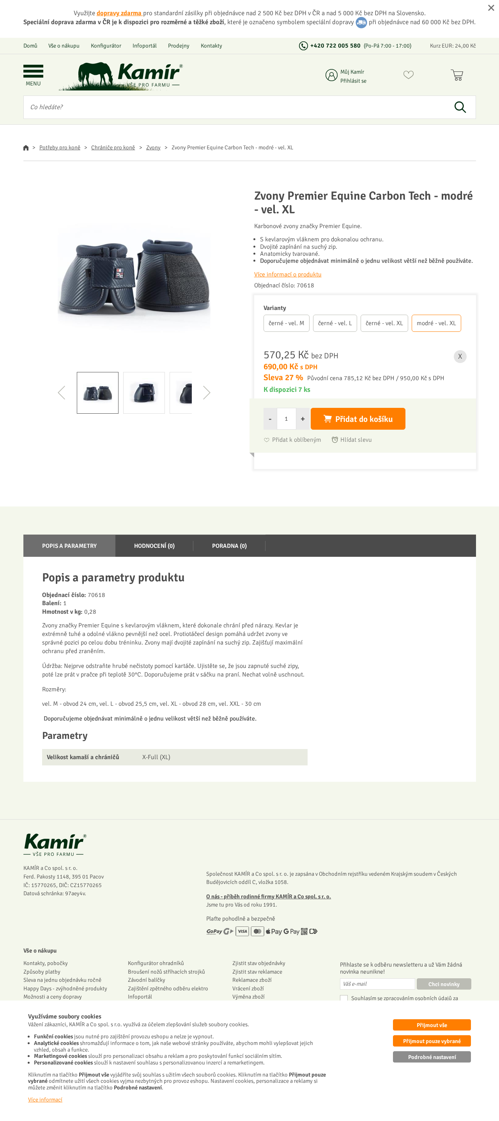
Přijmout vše (432, 1025)
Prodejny (178, 45)
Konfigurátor (106, 45)
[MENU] (33, 72)
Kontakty (211, 45)
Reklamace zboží (252, 979)
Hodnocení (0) (154, 545)
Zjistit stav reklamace (257, 971)
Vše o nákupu (64, 45)
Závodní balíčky (146, 979)
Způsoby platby (41, 971)
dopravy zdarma (120, 13)
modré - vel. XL (436, 323)
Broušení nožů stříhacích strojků (166, 971)
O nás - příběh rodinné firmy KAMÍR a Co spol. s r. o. (268, 896)
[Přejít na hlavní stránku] (150, 75)
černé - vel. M (286, 323)
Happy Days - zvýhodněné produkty (65, 988)
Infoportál (145, 45)
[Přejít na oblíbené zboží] (408, 76)
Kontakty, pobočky (45, 963)
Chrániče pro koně (113, 147)
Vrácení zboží (248, 988)
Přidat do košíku (364, 419)
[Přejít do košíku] (459, 76)
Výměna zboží (248, 996)
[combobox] (234, 107)
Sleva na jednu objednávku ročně (62, 979)
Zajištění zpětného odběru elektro (168, 988)
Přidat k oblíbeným (296, 440)
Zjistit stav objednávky (258, 963)
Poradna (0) (229, 545)
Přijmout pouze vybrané (432, 1041)
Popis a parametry (69, 545)
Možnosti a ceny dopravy (52, 996)
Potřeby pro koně (59, 147)
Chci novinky (444, 984)
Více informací (45, 1099)
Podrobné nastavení (432, 1057)
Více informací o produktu (288, 274)
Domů (30, 45)
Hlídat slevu (356, 440)
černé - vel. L (335, 323)
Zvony (153, 147)
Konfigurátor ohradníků (156, 963)
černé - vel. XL (384, 323)
